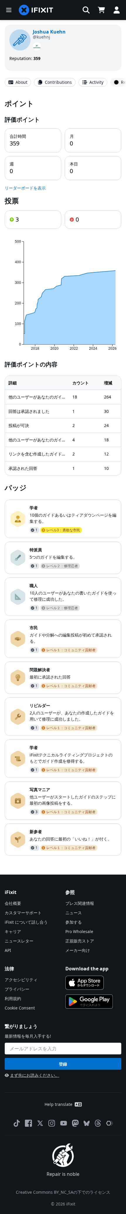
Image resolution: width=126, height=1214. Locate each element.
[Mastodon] (75, 1123)
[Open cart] (101, 10)
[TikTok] (16, 1123)
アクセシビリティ (21, 979)
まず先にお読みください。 (34, 1075)
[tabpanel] (63, 477)
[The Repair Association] (109, 1123)
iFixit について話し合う (26, 922)
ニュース (73, 912)
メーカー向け (77, 950)
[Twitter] (40, 1123)
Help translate (58, 1104)
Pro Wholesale (79, 931)
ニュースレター (19, 941)
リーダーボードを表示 (25, 188)
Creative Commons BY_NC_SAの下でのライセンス (63, 1192)
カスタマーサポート (23, 912)
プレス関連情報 (79, 903)
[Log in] (116, 10)
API (8, 950)
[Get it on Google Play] (89, 1001)
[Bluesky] (87, 1123)
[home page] (36, 10)
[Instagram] (51, 1123)
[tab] (18, 82)
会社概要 (13, 903)
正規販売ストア (79, 941)
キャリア (13, 931)
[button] (86, 10)
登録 (63, 1064)
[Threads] (97, 1123)
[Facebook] (28, 1123)
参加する (73, 922)
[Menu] (9, 10)
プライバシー (17, 989)
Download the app (86, 968)
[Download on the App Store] (84, 983)
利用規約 (13, 998)
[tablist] (63, 82)
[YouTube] (63, 1123)
